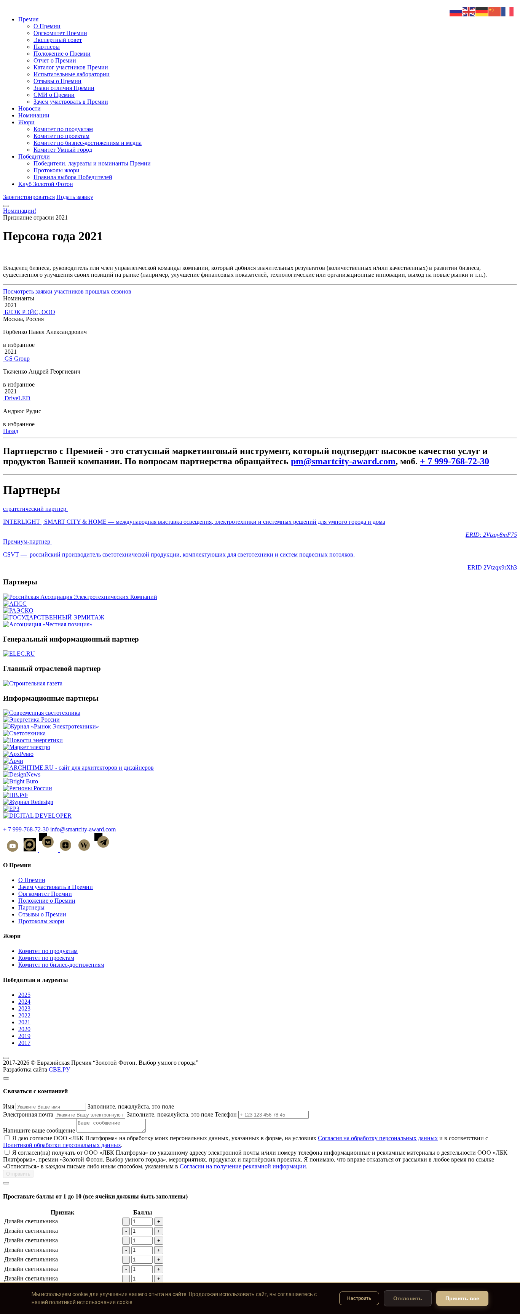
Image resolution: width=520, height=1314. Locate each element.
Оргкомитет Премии (60, 33)
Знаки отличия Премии (63, 88)
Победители (34, 156)
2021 (24, 1022)
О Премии (47, 26)
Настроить (359, 1298)
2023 (24, 1008)
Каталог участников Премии (70, 67)
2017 (24, 1043)
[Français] (507, 11)
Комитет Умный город (62, 149)
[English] (469, 11)
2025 (24, 995)
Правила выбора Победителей (72, 177)
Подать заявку (74, 197)
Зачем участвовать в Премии (70, 101)
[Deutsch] (481, 11)
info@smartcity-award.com (83, 829)
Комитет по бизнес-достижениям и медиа (87, 143)
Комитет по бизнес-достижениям (61, 964)
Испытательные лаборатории (71, 74)
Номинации (33, 115)
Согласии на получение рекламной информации (243, 1166)
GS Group (17, 358)
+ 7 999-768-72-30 (454, 461)
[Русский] (456, 11)
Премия (28, 19)
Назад (10, 431)
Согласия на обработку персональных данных (378, 1138)
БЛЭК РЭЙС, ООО (30, 312)
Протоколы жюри (56, 170)
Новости (29, 108)
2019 (24, 1036)
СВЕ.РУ (59, 1069)
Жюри (26, 122)
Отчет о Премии (54, 60)
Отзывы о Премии (57, 81)
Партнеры (46, 46)
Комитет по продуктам (63, 129)
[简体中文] (494, 11)
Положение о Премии (62, 53)
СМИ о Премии (54, 94)
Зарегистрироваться (29, 197)
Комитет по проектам (61, 136)
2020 (24, 1029)
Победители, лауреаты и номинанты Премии (92, 163)
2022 (24, 1015)
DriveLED (17, 398)
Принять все (462, 1298)
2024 (24, 1001)
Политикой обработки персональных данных (62, 1145)
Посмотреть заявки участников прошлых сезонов (67, 291)
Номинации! (19, 210)
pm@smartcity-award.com (343, 461)
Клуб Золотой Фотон (45, 184)
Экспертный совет (57, 40)
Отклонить (407, 1298)
